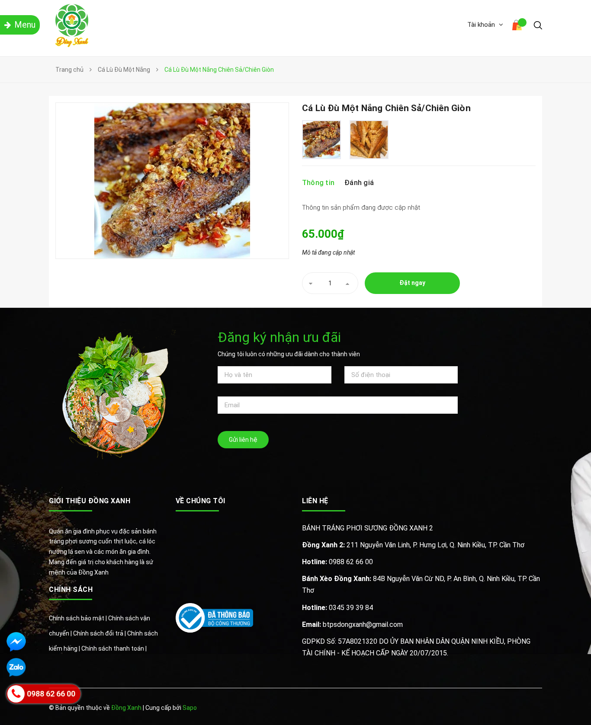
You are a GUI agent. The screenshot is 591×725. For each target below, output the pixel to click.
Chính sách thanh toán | (114, 648)
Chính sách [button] (71, 589)
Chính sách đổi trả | (100, 633)
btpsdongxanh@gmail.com (352, 624)
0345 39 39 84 (337, 608)
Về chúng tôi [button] (200, 501)
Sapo (190, 707)
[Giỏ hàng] (518, 26)
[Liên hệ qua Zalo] (16, 667)
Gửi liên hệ (243, 439)
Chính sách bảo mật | (78, 618)
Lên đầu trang (515, 708)
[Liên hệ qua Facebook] (16, 642)
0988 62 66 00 (337, 562)
